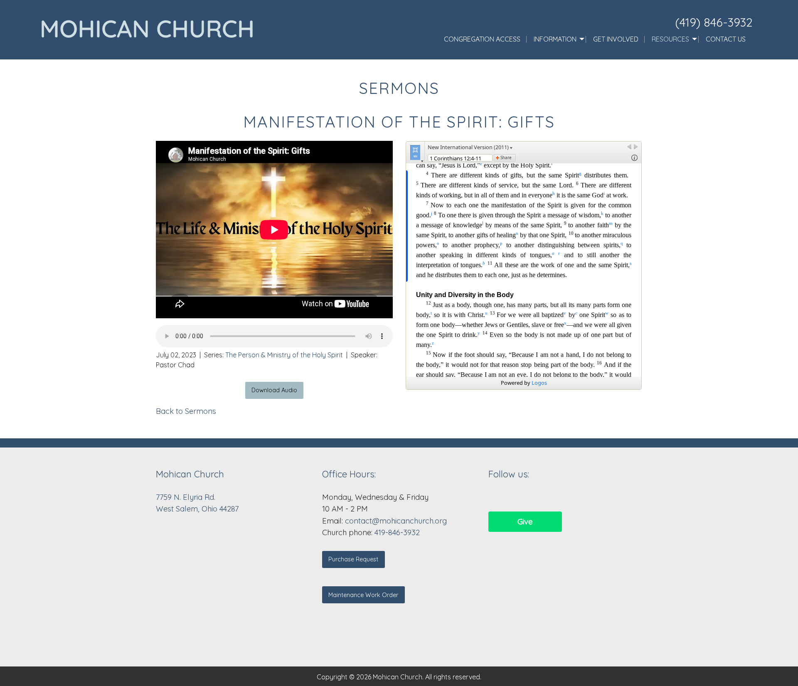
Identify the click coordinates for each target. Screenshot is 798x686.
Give (525, 521)
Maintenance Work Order (363, 595)
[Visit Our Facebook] (495, 496)
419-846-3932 (397, 532)
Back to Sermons (186, 411)
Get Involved (615, 39)
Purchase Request (353, 559)
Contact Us (726, 39)
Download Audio (274, 390)
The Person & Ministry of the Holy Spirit (284, 355)
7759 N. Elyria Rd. (186, 497)
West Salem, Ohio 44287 (197, 509)
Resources (670, 39)
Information (555, 39)
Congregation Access (482, 39)
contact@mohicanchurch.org (396, 521)
